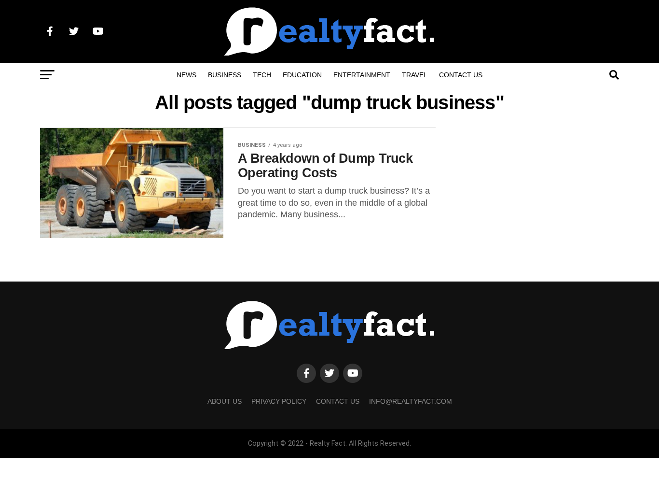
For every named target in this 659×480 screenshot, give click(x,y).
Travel (414, 75)
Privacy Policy (278, 401)
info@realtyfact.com (410, 401)
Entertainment (361, 75)
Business (224, 75)
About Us (224, 401)
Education (302, 75)
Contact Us (460, 75)
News (186, 75)
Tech (262, 75)
